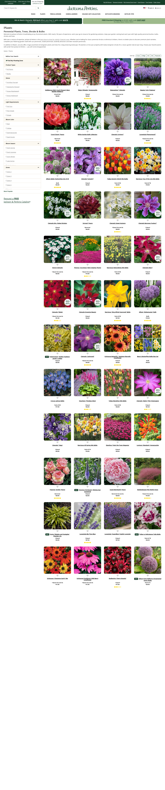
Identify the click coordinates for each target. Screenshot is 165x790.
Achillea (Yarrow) (12, 82)
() (151, 8)
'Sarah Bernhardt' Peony (118, 490)
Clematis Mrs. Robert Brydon (57, 223)
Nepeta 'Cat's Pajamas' (147, 90)
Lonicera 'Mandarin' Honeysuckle (148, 445)
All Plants (10, 69)
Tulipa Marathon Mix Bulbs (117, 401)
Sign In (158, 8)
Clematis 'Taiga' (57, 445)
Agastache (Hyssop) (13, 87)
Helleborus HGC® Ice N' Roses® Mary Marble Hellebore (57, 90)
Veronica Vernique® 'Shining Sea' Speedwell (90, 491)
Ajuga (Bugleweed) (13, 91)
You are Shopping (37, 2)
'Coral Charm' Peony (57, 134)
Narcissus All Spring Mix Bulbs (87, 445)
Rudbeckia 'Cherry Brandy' (117, 578)
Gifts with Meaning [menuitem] (112, 14)
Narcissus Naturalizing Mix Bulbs (117, 268)
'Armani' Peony (87, 223)
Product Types (10, 65)
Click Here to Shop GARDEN (10, 2)
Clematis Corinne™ (117, 134)
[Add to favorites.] (57, 87)
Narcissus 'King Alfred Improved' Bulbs (117, 312)
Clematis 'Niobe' (57, 312)
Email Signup (141, 2)
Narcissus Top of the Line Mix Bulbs (147, 179)
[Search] (38, 8)
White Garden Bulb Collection (87, 134)
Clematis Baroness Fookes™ (148, 223)
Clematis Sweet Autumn (118, 223)
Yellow (9, 128)
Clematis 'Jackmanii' (87, 356)
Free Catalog (149, 2)
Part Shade (10, 111)
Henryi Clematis (57, 268)
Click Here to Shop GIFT (24, 2)
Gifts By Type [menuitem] (129, 14)
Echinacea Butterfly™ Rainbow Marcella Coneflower (118, 357)
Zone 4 (9, 181)
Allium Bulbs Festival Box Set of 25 (57, 179)
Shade (9, 115)
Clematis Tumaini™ (87, 179)
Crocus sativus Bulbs (57, 401)
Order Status (156, 2)
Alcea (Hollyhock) (12, 96)
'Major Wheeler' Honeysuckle (87, 90)
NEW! (47, 356)
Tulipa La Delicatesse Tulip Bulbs (150, 534)
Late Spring (10, 161)
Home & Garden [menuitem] (71, 14)
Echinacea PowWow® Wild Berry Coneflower (87, 579)
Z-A (152, 56)
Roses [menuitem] (33, 14)
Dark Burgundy (12, 133)
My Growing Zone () (130, 2)
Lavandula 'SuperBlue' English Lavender (118, 534)
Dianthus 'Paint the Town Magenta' (117, 445)
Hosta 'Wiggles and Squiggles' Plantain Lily (60, 535)
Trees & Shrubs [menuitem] (55, 14)
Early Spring (11, 148)
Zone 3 (9, 176)
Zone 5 (9, 185)
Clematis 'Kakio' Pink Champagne (148, 401)
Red (8, 124)
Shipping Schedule (118, 2)
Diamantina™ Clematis (117, 90)
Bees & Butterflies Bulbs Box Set (147, 356)
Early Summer (11, 152)
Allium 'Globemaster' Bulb (147, 312)
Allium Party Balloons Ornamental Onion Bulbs (150, 579)
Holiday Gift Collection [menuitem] (91, 14)
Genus (8, 78)
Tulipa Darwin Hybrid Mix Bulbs (117, 179)
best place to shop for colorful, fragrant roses (54, 39)
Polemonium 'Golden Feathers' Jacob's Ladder (60, 357)
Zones (8, 167)
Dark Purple (11, 137)
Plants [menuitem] (42, 14)
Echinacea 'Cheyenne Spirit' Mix (57, 578)
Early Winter (11, 157)
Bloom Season (10, 143)
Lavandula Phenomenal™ (147, 134)
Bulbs (9, 74)
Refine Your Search (12, 56)
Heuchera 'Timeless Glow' (87, 401)
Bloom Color (10, 119)
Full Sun (9, 106)
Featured (157, 56)
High (143, 56)
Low (138, 56)
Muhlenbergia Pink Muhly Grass (147, 490)
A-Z (148, 56)
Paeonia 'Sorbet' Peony (57, 490)
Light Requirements (12, 102)
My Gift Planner (108, 2)
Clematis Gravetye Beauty (87, 312)
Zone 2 (9, 172)
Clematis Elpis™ (148, 268)
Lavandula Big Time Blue (88, 534)
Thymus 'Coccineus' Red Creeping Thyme (87, 268)
